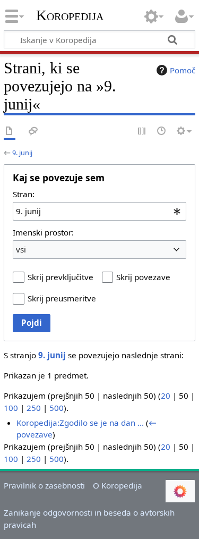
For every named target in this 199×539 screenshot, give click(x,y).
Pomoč (182, 70)
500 (56, 407)
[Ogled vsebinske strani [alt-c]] (9, 131)
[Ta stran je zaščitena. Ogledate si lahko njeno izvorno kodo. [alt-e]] (142, 131)
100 (11, 407)
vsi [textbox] (21, 249)
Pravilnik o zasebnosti (44, 485)
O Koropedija (117, 485)
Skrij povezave (143, 277)
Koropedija (69, 15)
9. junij (22, 152)
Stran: (23, 194)
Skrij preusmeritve (62, 298)
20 (165, 395)
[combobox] (99, 211)
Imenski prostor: (43, 232)
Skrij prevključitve (60, 277)
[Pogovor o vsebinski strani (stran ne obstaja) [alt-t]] (33, 131)
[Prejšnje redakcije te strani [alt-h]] (162, 131)
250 (34, 407)
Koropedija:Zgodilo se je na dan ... (80, 422)
